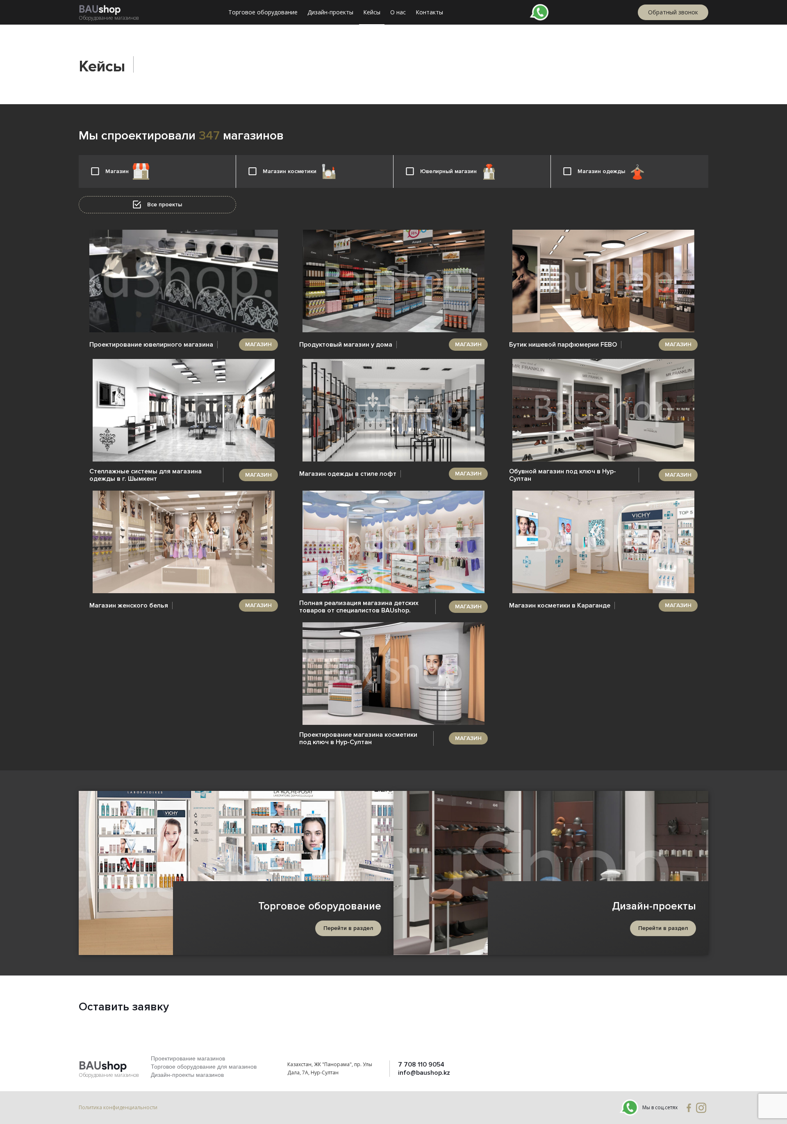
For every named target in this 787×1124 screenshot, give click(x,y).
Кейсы (371, 12)
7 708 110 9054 (421, 1064)
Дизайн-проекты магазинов (187, 1074)
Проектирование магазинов (188, 1058)
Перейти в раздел (348, 928)
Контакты (429, 12)
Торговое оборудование (263, 12)
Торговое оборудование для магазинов (204, 1066)
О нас (398, 12)
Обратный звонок (673, 12)
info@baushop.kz (424, 1073)
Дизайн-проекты (330, 12)
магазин (258, 344)
